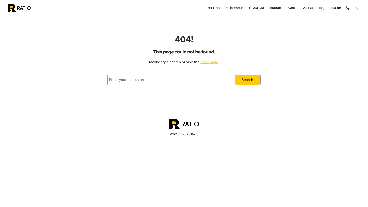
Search (247, 80)
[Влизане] (356, 8)
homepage (209, 62)
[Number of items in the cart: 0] (347, 8)
